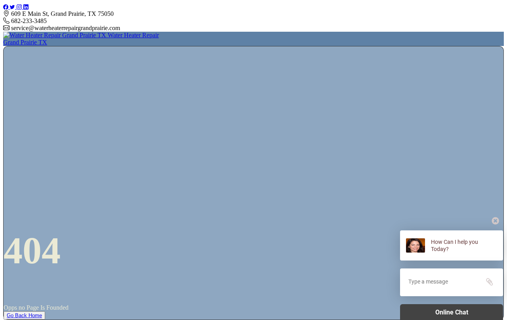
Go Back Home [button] (24, 315)
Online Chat (451, 312)
